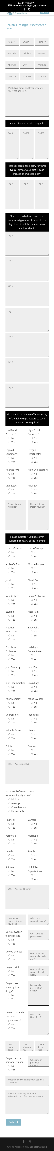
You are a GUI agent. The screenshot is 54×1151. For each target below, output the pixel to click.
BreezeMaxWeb (38, 1146)
